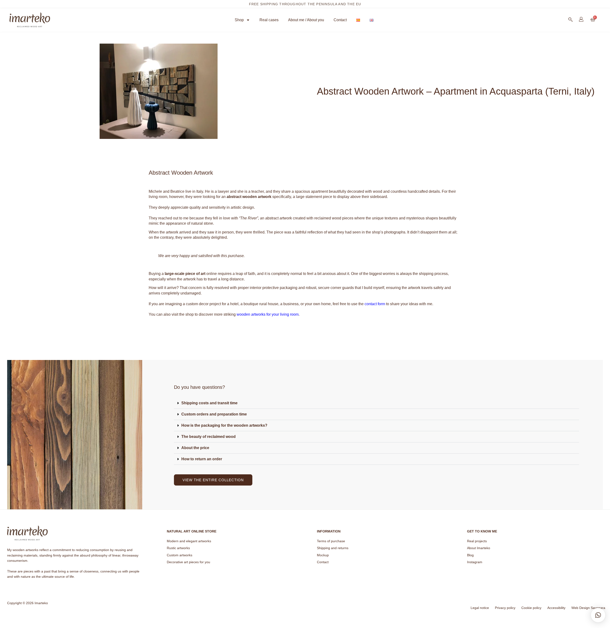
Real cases (269, 20)
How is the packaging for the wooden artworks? (224, 425)
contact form (375, 304)
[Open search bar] (570, 19)
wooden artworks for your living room (268, 314)
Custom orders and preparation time (214, 414)
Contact (340, 20)
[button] (376, 403)
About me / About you (306, 20)
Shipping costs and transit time (209, 403)
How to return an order (201, 459)
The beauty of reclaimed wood (208, 437)
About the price (195, 448)
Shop (239, 20)
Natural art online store (191, 531)
